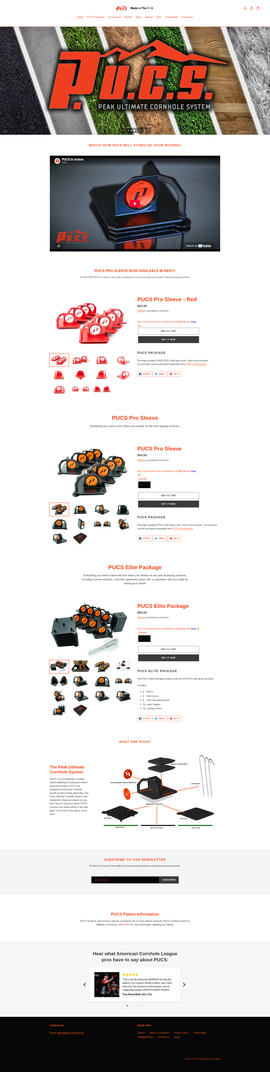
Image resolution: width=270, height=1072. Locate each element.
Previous (85, 984)
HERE (126, 924)
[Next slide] (140, 130)
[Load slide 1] (129, 131)
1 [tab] (127, 1005)
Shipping (141, 310)
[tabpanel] (135, 984)
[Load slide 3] (134, 131)
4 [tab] (136, 1005)
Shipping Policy (145, 1037)
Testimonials (199, 1032)
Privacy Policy (181, 1032)
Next (184, 984)
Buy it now (168, 339)
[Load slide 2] (131, 131)
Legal (176, 1037)
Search (141, 1032)
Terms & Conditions (159, 1032)
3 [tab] (133, 1005)
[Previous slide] (122, 130)
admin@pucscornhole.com (70, 1032)
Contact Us (163, 1037)
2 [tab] (130, 1005)
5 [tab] (139, 1005)
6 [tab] (142, 1005)
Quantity (142, 478)
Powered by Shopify (211, 1059)
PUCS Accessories (197, 364)
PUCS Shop (197, 1059)
